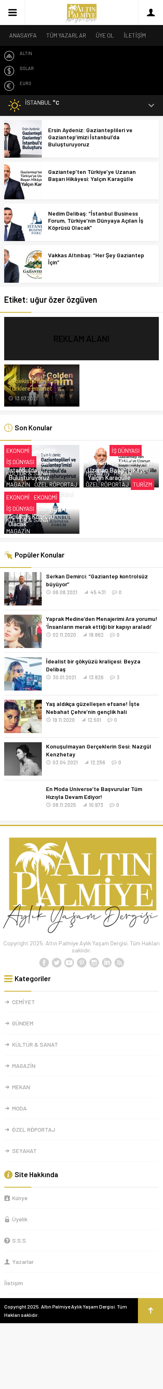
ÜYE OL (105, 35)
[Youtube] (69, 963)
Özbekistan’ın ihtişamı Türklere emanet (37, 384)
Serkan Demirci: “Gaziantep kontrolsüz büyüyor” (97, 580)
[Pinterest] (81, 963)
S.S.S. (19, 1240)
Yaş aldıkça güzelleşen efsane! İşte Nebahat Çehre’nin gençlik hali (93, 707)
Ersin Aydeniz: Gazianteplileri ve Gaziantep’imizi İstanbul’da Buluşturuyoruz (90, 137)
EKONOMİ (18, 450)
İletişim (13, 1282)
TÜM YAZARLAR (66, 35)
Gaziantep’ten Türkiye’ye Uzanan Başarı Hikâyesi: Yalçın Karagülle (92, 175)
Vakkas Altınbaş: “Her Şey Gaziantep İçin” (96, 258)
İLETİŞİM (135, 35)
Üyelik (20, 1219)
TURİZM (142, 484)
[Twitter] (56, 963)
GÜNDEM (45, 450)
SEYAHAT (24, 1150)
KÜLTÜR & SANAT (28, 473)
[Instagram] (94, 963)
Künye (20, 1197)
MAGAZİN (18, 484)
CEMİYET (23, 1001)
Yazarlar (23, 1261)
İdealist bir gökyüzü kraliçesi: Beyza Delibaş (93, 665)
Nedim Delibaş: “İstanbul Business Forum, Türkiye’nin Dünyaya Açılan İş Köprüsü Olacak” (95, 220)
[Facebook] (44, 963)
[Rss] (119, 963)
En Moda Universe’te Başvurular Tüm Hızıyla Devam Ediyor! (94, 792)
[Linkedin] (107, 963)
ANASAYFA (23, 35)
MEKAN (123, 473)
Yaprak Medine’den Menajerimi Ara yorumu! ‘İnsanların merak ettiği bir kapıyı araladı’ (102, 622)
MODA (19, 1108)
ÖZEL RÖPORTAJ (55, 484)
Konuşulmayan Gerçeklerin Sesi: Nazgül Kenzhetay (98, 750)
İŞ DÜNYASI (20, 461)
